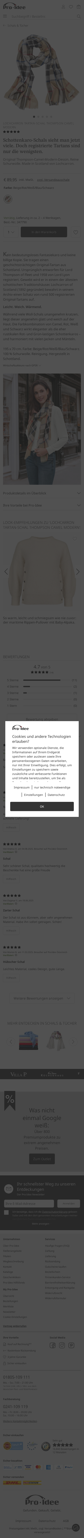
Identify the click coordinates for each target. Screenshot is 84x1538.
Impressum (22, 787)
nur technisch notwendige (52, 787)
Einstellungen (33, 795)
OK (42, 806)
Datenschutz (56, 795)
